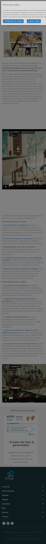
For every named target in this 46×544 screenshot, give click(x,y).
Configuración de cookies (13, 21)
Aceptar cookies (33, 21)
